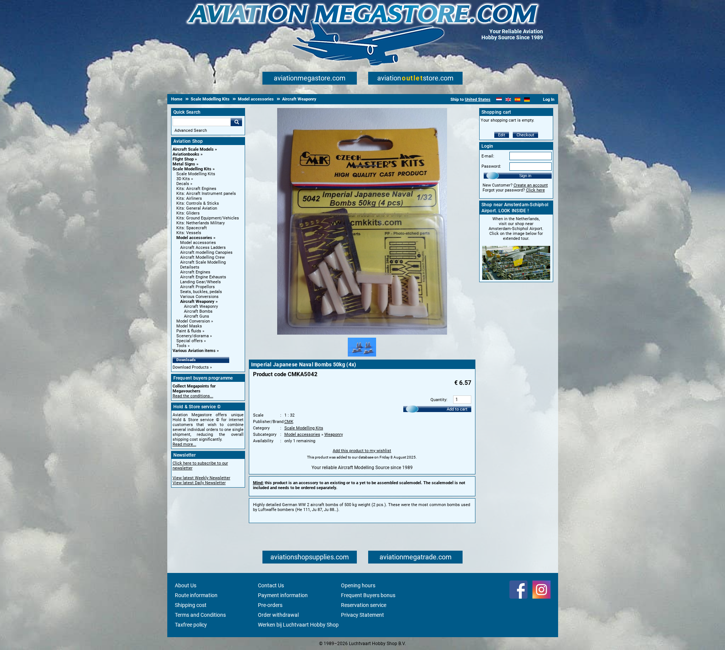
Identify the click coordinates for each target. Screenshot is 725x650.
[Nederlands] (499, 99)
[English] (508, 99)
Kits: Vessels (188, 232)
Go (236, 122)
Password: (491, 166)
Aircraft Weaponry (197, 301)
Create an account (531, 185)
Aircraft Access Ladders (203, 247)
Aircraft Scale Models (193, 149)
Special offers (189, 340)
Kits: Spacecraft (191, 227)
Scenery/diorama (192, 335)
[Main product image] (362, 333)
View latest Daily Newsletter (199, 482)
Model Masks (189, 326)
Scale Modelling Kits (192, 169)
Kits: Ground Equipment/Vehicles (207, 218)
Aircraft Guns (196, 316)
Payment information (283, 595)
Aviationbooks (186, 154)
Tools (181, 345)
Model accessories (194, 237)
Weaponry (333, 434)
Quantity (438, 399)
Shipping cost (191, 605)
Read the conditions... (193, 396)
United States (478, 99)
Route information (196, 595)
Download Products (191, 367)
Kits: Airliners (189, 198)
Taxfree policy (191, 625)
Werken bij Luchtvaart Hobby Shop (298, 625)
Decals (182, 183)
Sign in (525, 175)
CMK (288, 421)
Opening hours (358, 585)
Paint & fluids (188, 331)
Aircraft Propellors (197, 286)
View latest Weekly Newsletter (201, 478)
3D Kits (183, 178)
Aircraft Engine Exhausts (203, 277)
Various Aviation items (194, 350)
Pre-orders (270, 605)
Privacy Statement (362, 615)
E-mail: (487, 156)
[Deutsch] (527, 99)
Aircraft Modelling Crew (202, 257)
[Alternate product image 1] (362, 357)
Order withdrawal (278, 615)
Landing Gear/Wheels (200, 281)
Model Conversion (193, 321)
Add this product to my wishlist (362, 450)
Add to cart (457, 409)
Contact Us (271, 585)
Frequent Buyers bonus (368, 595)
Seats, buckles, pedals (201, 291)
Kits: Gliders (188, 213)
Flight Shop (183, 159)
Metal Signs (184, 164)
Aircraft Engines (195, 272)
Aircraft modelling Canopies (206, 252)
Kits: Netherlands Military (200, 223)
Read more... (184, 444)
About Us (185, 585)
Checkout (525, 135)
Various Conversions (199, 296)
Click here (535, 190)
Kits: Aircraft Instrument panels (206, 193)
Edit (501, 135)
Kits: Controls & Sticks (197, 203)
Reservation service (363, 605)
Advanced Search (190, 130)
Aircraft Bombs (198, 311)
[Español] (517, 99)
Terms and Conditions (200, 615)
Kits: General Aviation (196, 208)
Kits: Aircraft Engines (196, 188)
